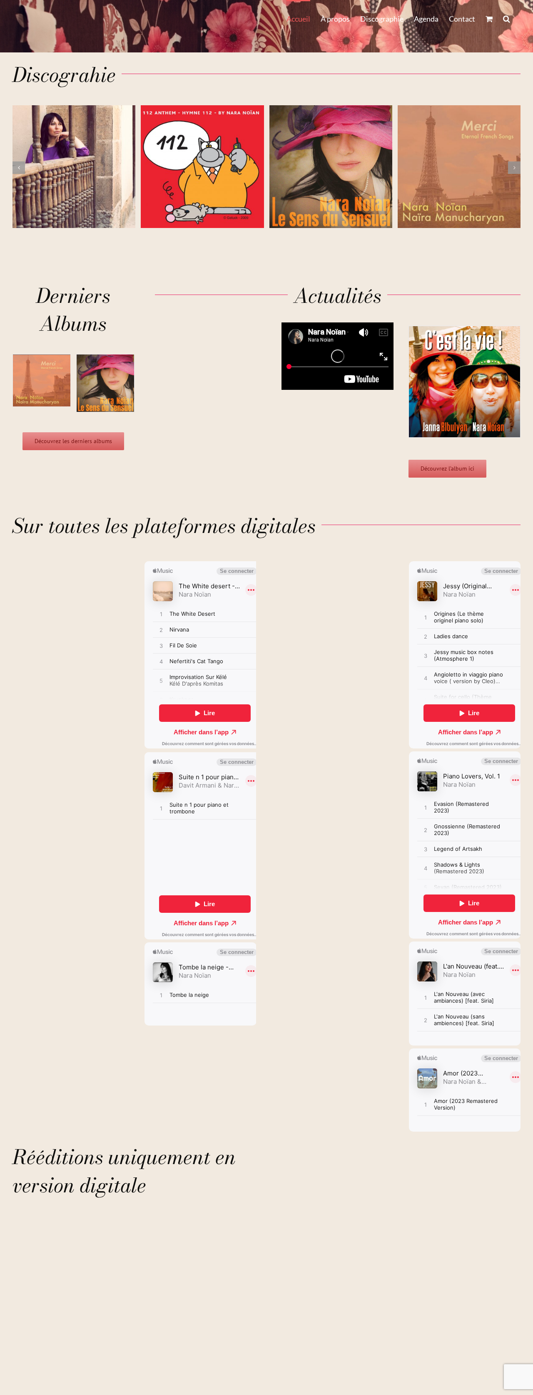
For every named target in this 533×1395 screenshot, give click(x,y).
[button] (506, 18)
